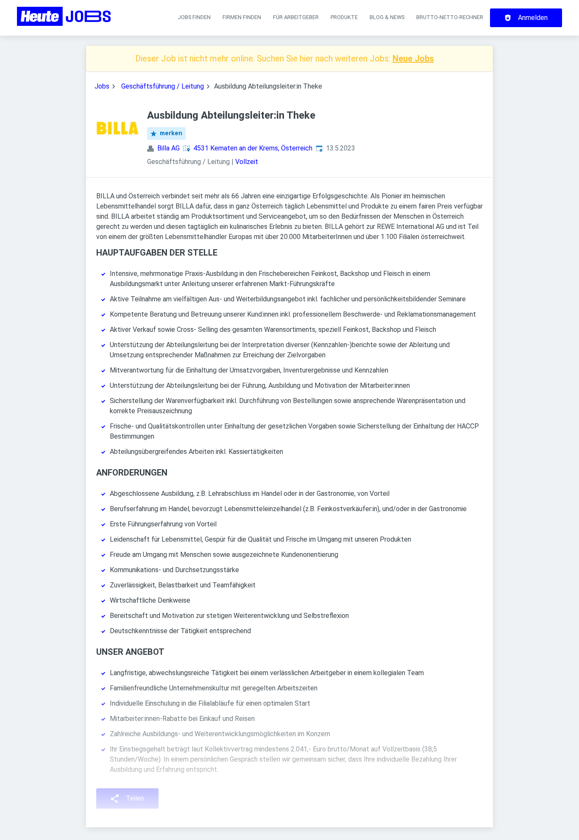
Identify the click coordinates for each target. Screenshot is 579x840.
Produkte (344, 17)
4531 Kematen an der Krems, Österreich (252, 148)
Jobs (102, 86)
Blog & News (387, 17)
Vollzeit (246, 162)
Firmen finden (242, 17)
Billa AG (168, 148)
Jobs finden (194, 17)
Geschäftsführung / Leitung (162, 86)
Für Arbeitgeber (296, 17)
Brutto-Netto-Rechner (449, 17)
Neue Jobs (413, 58)
